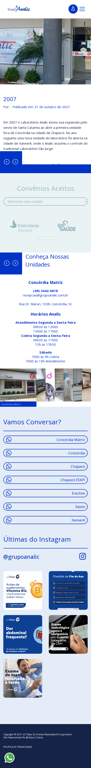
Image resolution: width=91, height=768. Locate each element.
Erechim (78, 493)
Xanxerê (78, 520)
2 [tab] (42, 238)
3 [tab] (48, 238)
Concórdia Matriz (71, 439)
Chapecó (78, 466)
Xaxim (80, 506)
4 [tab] (53, 238)
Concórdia (76, 453)
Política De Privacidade (17, 746)
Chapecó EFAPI (73, 480)
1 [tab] (37, 238)
